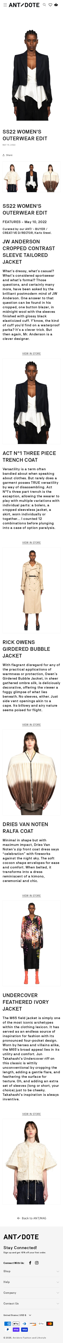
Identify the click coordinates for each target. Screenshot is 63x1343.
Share (9, 155)
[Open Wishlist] (50, 5)
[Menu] (5, 5)
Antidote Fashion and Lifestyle (29, 1338)
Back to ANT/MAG (34, 1218)
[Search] (44, 5)
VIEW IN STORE (31, 353)
